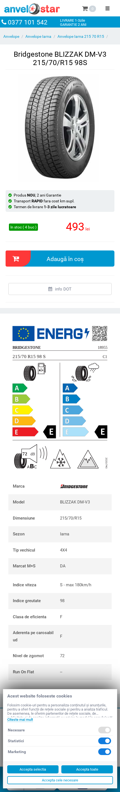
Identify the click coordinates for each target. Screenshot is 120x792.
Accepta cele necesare (60, 780)
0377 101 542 (27, 22)
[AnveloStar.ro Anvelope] (32, 8)
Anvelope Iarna (38, 36)
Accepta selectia (33, 769)
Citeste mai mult (20, 719)
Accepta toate (87, 769)
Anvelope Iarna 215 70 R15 (80, 36)
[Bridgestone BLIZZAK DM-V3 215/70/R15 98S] (60, 128)
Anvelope (11, 36)
